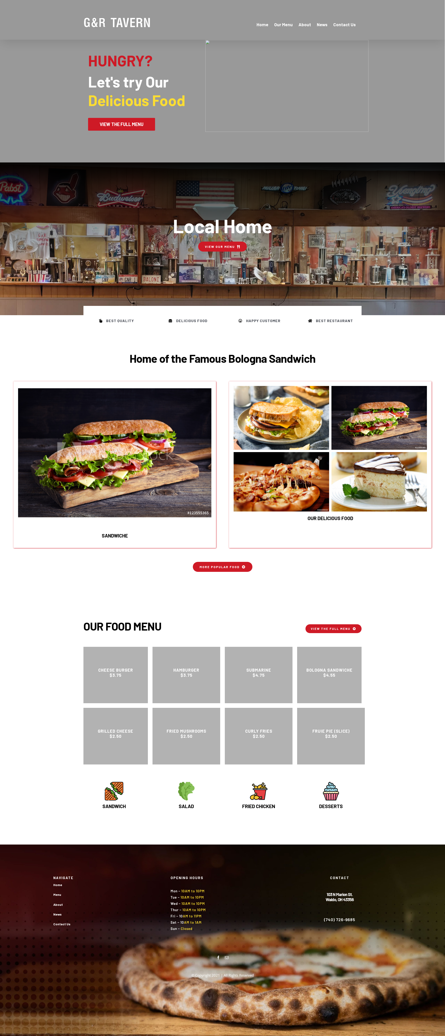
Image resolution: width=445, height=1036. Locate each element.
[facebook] (218, 957)
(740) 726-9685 (339, 919)
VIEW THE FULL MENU (121, 124)
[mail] (227, 957)
